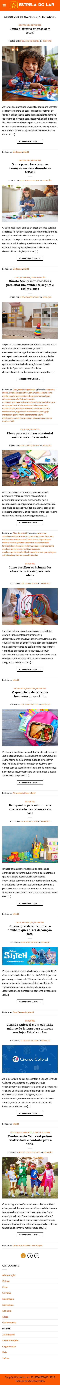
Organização (38, 277)
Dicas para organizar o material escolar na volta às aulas (30, 435)
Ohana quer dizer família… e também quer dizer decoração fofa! (30, 930)
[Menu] (4, 5)
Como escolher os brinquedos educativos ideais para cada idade (30, 571)
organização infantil (17, 552)
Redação (47, 41)
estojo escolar (20, 539)
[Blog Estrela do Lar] (31, 5)
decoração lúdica (17, 399)
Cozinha (6, 1292)
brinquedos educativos (18, 392)
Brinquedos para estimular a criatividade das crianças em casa (30, 809)
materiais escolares (38, 546)
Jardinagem (8, 1334)
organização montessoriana (28, 411)
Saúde (5, 1358)
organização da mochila (19, 549)
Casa (17, 277)
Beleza (6, 1280)
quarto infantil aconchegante (24, 414)
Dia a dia (24, 429)
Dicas (32, 688)
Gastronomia (9, 1322)
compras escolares (36, 536)
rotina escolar (20, 555)
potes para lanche (33, 552)
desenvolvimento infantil (26, 402)
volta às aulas (32, 555)
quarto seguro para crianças (28, 418)
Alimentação (21, 688)
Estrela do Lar (32, 539)
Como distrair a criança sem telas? (30, 30)
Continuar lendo (30, 141)
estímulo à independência (21, 405)
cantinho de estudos (19, 536)
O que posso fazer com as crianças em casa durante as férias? (30, 168)
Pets (4, 1352)
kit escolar (36, 542)
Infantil (36, 25)
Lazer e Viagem (41, 1132)
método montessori (24, 408)
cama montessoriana (38, 392)
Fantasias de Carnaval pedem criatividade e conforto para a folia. (30, 1140)
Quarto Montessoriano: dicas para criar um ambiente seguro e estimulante (30, 285)
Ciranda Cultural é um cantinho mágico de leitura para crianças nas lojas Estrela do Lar (30, 1028)
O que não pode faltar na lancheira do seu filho (30, 694)
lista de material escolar (19, 546)
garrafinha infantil (24, 542)
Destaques (24, 25)
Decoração (27, 922)
